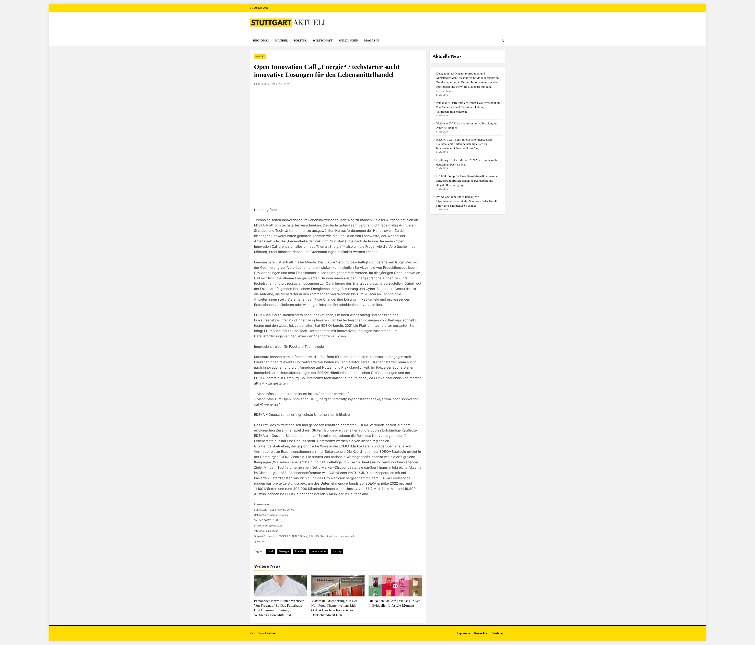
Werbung (497, 633)
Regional (261, 40)
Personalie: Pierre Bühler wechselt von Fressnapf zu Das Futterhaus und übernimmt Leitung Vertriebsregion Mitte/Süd (468, 107)
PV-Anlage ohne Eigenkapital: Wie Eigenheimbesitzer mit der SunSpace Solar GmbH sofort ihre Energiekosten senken (466, 201)
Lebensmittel (318, 551)
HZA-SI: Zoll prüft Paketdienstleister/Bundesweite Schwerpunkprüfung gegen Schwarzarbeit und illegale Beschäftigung (467, 181)
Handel (281, 40)
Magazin (371, 40)
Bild (270, 551)
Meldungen (348, 40)
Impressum (463, 633)
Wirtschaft (323, 40)
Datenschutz (481, 633)
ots (264, 541)
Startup (337, 551)
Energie (284, 551)
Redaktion (264, 84)
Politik (300, 40)
